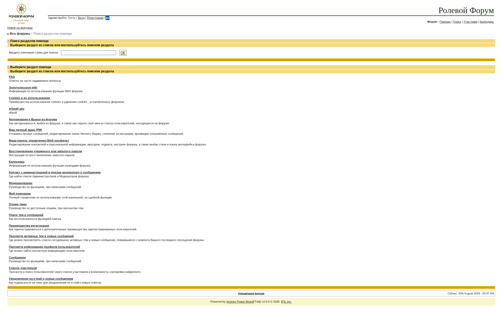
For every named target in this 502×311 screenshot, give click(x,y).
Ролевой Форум (466, 10)
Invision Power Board (239, 301)
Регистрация (95, 17)
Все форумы (20, 34)
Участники (470, 21)
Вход (81, 17)
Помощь (445, 21)
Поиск (457, 21)
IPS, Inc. (286, 301)
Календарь (487, 21)
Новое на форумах (20, 27)
